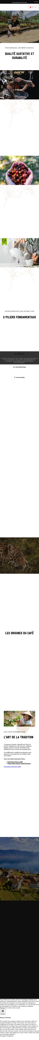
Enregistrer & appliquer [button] (6, 1036)
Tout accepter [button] (16, 1008)
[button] (4, 1)
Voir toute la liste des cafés (12, 766)
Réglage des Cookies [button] (6, 1008)
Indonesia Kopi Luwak (15, 762)
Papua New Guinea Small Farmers (19, 763)
